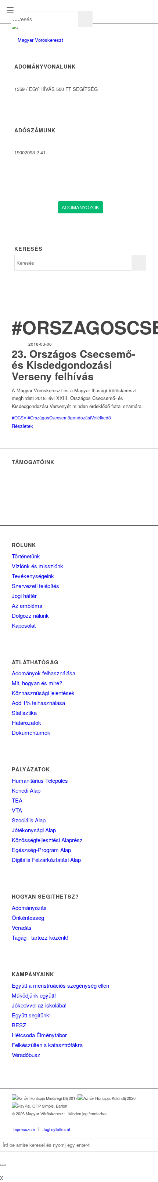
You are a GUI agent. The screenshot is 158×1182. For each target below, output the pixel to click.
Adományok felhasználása (43, 673)
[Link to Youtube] (140, 1121)
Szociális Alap (29, 820)
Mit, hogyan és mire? (37, 683)
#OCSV (19, 418)
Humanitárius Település (40, 780)
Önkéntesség (28, 917)
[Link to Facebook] (107, 1121)
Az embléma (27, 605)
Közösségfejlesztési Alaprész (47, 840)
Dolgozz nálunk (30, 615)
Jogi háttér (24, 595)
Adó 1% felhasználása (38, 702)
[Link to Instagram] (129, 1121)
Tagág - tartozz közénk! (40, 937)
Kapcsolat (24, 625)
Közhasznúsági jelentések (43, 693)
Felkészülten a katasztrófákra (47, 1045)
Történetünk (26, 556)
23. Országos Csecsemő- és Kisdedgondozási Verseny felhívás (73, 365)
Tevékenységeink (33, 576)
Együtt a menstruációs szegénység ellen (60, 985)
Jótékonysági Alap (34, 830)
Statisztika (24, 712)
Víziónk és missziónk (37, 566)
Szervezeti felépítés (35, 586)
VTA (17, 810)
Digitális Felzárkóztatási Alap (46, 859)
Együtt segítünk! (31, 1015)
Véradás (22, 927)
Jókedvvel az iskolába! (39, 1005)
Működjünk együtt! (34, 995)
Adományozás (29, 907)
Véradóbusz (26, 1054)
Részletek (22, 425)
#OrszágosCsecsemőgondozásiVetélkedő (69, 418)
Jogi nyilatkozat (56, 1129)
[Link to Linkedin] (118, 1121)
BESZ (19, 1025)
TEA (17, 800)
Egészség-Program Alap (41, 850)
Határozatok (26, 722)
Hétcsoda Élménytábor (39, 1035)
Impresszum (23, 1129)
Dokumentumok (31, 732)
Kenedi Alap (26, 790)
